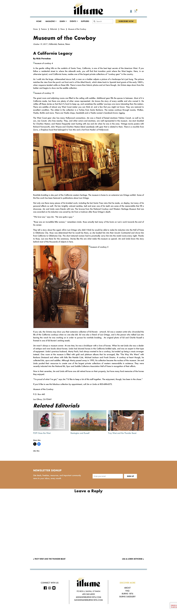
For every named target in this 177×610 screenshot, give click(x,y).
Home (38, 21)
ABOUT (127, 587)
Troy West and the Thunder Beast (122, 433)
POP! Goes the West (41, 433)
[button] (60, 286)
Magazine (50, 21)
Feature (44, 29)
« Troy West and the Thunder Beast (49, 559)
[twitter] (54, 588)
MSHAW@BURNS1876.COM (88, 597)
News (62, 29)
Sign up (130, 476)
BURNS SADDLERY (127, 596)
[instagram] (49, 588)
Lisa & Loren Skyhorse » (133, 559)
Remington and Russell (80, 433)
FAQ (127, 590)
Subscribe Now (126, 21)
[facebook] (45, 588)
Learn (62, 21)
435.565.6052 (88, 594)
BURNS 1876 (127, 593)
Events (73, 21)
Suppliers (85, 21)
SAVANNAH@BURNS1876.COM (88, 600)
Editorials (53, 29)
